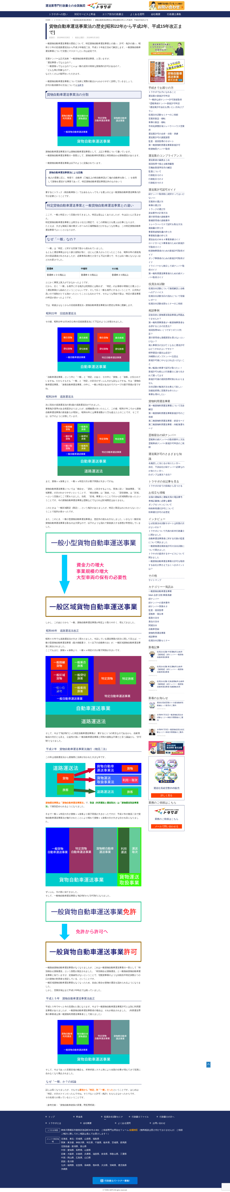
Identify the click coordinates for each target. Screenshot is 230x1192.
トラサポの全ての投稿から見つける (165, 486)
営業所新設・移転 (157, 118)
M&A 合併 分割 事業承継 (160, 595)
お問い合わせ (159, 1123)
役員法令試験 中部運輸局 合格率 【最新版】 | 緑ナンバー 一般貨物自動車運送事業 (170, 654)
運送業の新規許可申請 (159, 96)
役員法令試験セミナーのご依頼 (163, 115)
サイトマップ (155, 580)
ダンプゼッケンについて (160, 504)
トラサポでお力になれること (162, 92)
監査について (155, 171)
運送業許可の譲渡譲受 (159, 137)
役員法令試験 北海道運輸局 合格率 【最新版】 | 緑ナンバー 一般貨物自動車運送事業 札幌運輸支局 (170, 684)
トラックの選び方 (157, 209)
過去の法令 (154, 621)
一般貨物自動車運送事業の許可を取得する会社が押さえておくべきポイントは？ (166, 565)
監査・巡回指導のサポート (161, 141)
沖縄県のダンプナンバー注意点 (163, 356)
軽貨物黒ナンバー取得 (159, 149)
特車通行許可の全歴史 (159, 512)
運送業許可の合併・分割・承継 (163, 134)
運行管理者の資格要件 (159, 217)
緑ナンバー (154, 599)
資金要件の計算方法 (158, 213)
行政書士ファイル (140, 1117)
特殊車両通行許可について (161, 508)
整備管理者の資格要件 (159, 220)
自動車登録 (154, 629)
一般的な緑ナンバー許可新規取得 (166, 99)
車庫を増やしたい (157, 394)
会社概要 (87, 1123)
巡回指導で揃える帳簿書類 (161, 164)
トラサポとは (54, 1123)
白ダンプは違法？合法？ (160, 474)
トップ (51, 1117)
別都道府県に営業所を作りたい (163, 390)
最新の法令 (154, 618)
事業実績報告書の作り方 (160, 232)
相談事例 (153, 636)
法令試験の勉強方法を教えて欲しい (165, 387)
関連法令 (153, 625)
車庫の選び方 (155, 205)
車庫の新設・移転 (157, 122)
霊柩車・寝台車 (156, 614)
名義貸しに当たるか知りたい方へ (164, 463)
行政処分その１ (156, 175)
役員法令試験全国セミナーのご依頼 (165, 303)
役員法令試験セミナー (159, 640)
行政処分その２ (156, 179)
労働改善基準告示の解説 (160, 167)
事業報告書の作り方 (158, 235)
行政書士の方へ (167, 1117)
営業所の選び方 (156, 201)
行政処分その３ (156, 183)
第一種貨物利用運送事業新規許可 (164, 145)
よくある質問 (124, 1123)
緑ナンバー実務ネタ (158, 606)
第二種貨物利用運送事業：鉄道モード (166, 421)
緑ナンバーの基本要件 (159, 602)
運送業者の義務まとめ (159, 160)
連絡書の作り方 (156, 228)
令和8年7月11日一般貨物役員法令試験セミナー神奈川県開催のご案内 (170, 717)
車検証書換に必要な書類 (160, 501)
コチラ (80, 85)
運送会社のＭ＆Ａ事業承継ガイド (164, 239)
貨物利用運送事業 (157, 633)
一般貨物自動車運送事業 (160, 591)
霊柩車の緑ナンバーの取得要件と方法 (166, 439)
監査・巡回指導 (156, 610)
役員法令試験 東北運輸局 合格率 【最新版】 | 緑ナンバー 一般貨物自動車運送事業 (170, 669)
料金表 (79, 1117)
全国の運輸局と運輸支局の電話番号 (165, 497)
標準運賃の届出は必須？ (160, 353)
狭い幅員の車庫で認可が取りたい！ (165, 368)
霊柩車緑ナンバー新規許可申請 (165, 103)
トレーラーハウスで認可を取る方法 (165, 224)
